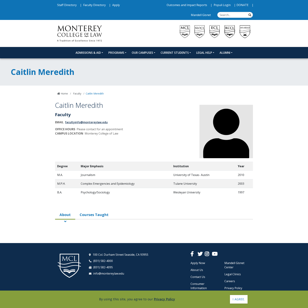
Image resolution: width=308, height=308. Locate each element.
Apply (116, 5)
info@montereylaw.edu (108, 273)
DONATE (243, 5)
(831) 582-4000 (103, 261)
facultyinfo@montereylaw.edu (86, 122)
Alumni (225, 53)
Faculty (76, 93)
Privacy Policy (233, 288)
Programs (116, 53)
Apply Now (198, 263)
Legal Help (204, 53)
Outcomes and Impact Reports (187, 5)
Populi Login (222, 5)
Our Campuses (142, 53)
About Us (197, 270)
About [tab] (65, 214)
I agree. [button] (239, 299)
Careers (229, 281)
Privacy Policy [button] (164, 299)
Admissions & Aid (88, 53)
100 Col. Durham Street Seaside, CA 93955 (120, 255)
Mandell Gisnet (201, 15)
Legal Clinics (232, 274)
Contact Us (198, 277)
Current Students (175, 53)
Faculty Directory (94, 5)
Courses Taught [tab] (94, 214)
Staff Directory (67, 5)
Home (64, 93)
